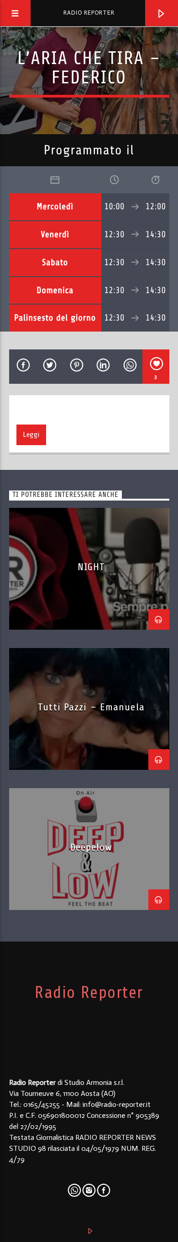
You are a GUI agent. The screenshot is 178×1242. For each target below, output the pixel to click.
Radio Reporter (88, 12)
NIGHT (91, 566)
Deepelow (91, 847)
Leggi (31, 434)
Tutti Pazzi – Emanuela (91, 707)
